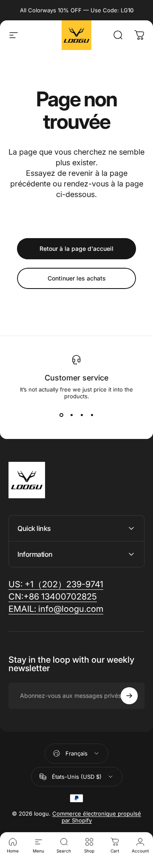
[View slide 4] (92, 415)
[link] (55, 609)
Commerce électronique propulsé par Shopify (96, 817)
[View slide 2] (71, 415)
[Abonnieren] (129, 695)
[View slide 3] (81, 415)
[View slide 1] (61, 415)
